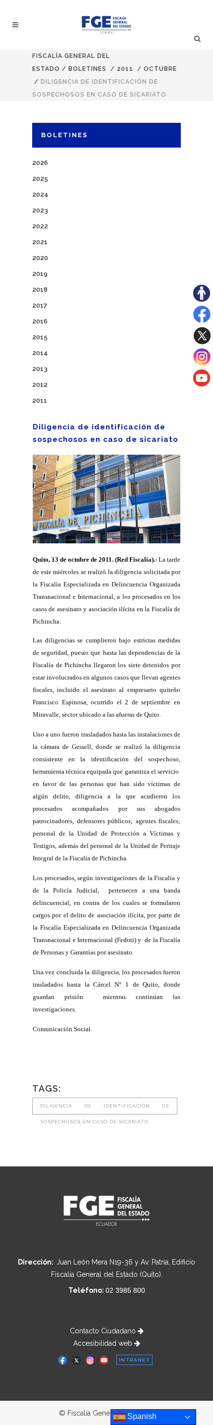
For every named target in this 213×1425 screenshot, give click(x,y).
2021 (40, 242)
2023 (40, 210)
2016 (40, 321)
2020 (40, 258)
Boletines (87, 68)
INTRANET (134, 1360)
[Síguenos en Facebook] (202, 320)
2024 (40, 194)
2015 (40, 337)
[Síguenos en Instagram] (202, 363)
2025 (40, 178)
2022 (40, 226)
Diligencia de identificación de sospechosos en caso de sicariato (104, 1108)
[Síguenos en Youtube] (202, 384)
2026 (40, 162)
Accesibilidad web (103, 1343)
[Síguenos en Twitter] (202, 342)
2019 (40, 273)
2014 (40, 353)
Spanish (141, 1416)
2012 (40, 384)
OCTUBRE (160, 68)
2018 (40, 289)
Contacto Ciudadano (104, 1331)
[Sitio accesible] (202, 299)
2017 (39, 305)
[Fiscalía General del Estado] (106, 25)
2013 (40, 368)
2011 (125, 68)
